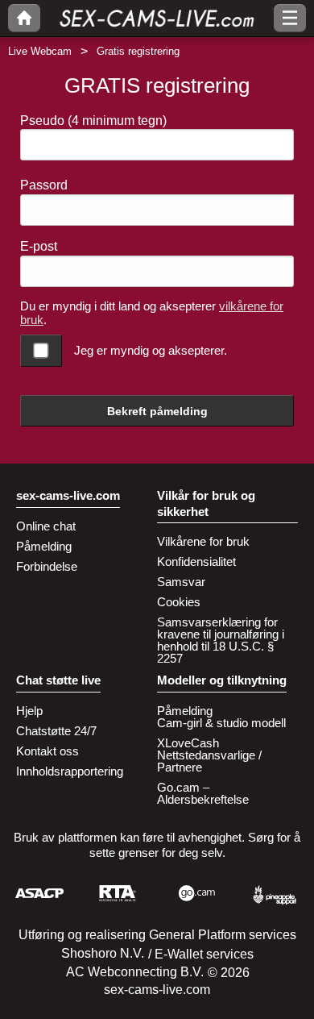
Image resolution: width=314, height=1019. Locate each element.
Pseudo (93, 120)
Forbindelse (46, 566)
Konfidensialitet (196, 561)
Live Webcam (40, 51)
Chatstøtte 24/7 (56, 731)
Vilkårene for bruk (203, 541)
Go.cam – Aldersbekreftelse (203, 793)
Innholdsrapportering (69, 771)
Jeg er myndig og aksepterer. (150, 350)
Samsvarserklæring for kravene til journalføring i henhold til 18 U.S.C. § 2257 (220, 640)
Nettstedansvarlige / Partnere (209, 761)
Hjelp (29, 710)
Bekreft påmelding (157, 411)
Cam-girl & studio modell (221, 723)
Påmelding (44, 546)
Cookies (178, 602)
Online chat (46, 526)
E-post (38, 246)
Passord (44, 185)
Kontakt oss (47, 751)
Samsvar (181, 582)
